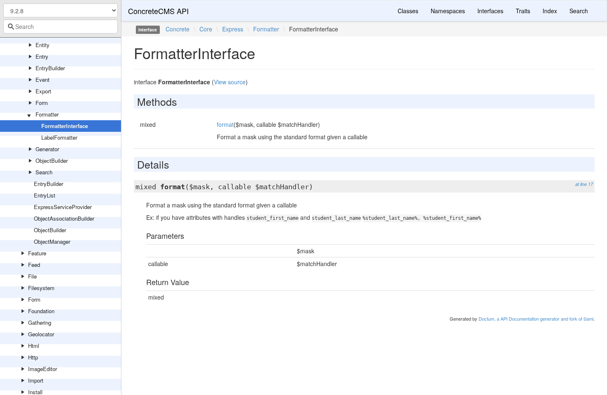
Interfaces (490, 11)
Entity (43, 45)
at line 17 (584, 184)
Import (35, 380)
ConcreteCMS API (158, 10)
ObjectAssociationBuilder (64, 218)
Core (205, 29)
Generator (47, 149)
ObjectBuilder (52, 160)
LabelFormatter (59, 137)
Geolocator (41, 334)
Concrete (178, 29)
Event (43, 79)
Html (33, 346)
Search (44, 172)
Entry (42, 56)
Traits (523, 11)
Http (33, 357)
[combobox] (60, 26)
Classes (408, 11)
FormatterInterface (64, 126)
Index (550, 11)
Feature (37, 253)
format (225, 124)
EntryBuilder (50, 68)
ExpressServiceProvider (63, 207)
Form (42, 103)
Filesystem (41, 288)
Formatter (47, 114)
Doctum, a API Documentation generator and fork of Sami (536, 318)
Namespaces (448, 11)
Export (43, 91)
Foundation (41, 311)
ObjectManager (52, 241)
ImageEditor (42, 369)
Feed (34, 265)
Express (232, 29)
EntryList (44, 195)
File (32, 276)
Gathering (39, 322)
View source (230, 82)
